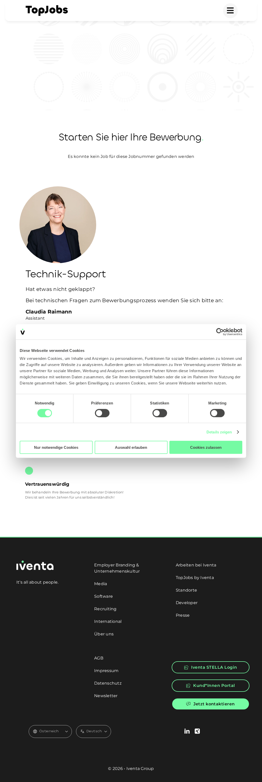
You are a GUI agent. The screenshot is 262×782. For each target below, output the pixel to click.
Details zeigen (219, 432)
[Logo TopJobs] (47, 7)
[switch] (102, 413)
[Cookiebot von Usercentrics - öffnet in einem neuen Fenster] (220, 332)
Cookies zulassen (206, 447)
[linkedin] (187, 731)
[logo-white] (34, 562)
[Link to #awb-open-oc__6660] (230, 10)
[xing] (197, 731)
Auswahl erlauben (131, 447)
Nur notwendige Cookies (56, 447)
